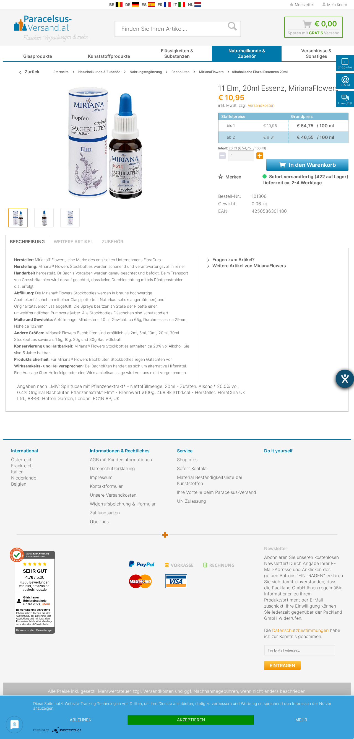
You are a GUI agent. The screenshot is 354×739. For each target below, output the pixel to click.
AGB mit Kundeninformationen (121, 459)
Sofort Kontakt (192, 468)
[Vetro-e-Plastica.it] (181, 4)
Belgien (18, 484)
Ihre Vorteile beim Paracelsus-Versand (216, 492)
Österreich (22, 459)
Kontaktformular (106, 486)
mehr (301, 719)
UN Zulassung (191, 501)
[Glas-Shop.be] (119, 4)
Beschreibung (27, 241)
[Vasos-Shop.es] (151, 4)
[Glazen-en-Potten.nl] (197, 4)
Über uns (99, 521)
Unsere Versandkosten (113, 495)
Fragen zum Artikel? (233, 259)
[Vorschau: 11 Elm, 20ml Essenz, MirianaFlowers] (18, 217)
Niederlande (23, 478)
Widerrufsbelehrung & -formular (123, 504)
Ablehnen (81, 719)
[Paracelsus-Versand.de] (135, 4)
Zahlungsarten (105, 512)
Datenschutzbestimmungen (300, 630)
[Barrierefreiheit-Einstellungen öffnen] (345, 379)
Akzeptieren (191, 719)
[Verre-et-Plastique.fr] (167, 4)
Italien (17, 471)
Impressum (101, 477)
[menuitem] (14, 4)
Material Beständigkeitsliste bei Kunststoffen (209, 480)
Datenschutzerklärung (112, 468)
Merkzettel (304, 4)
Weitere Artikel (73, 241)
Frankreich (22, 465)
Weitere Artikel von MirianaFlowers (248, 265)
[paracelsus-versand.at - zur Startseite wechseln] (51, 28)
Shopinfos (187, 459)
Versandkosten (261, 105)
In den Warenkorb (311, 165)
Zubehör (112, 241)
